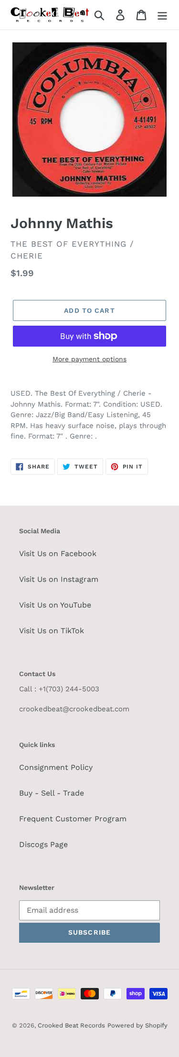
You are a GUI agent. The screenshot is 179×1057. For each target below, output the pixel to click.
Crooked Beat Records (71, 1025)
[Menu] (162, 15)
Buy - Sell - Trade (51, 793)
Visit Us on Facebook (57, 553)
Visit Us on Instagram (58, 579)
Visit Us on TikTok (51, 630)
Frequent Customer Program (72, 818)
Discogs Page (43, 844)
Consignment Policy (56, 767)
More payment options (89, 359)
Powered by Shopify (137, 1025)
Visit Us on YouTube (55, 604)
